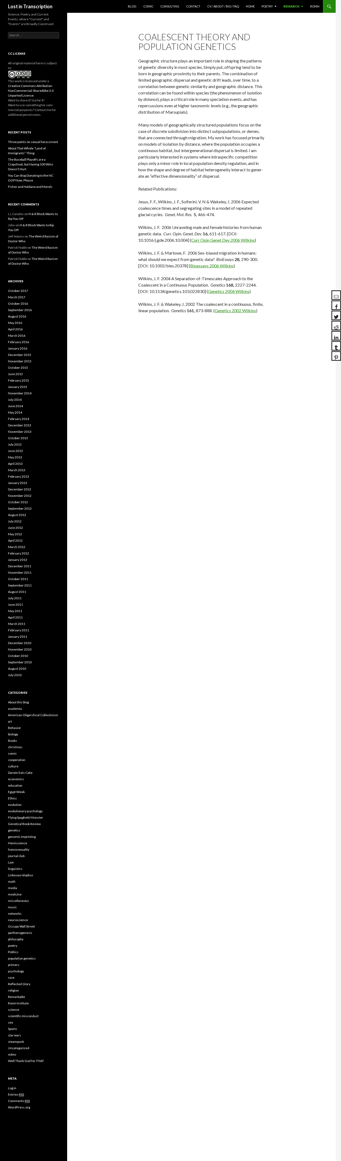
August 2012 (17, 515)
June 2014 (15, 406)
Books (12, 741)
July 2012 (15, 521)
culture (13, 766)
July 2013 (15, 444)
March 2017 (16, 297)
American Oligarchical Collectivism (33, 715)
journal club (16, 856)
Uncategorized (18, 1048)
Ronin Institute (18, 1003)
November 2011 (19, 572)
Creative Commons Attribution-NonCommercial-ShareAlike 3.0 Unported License (31, 90)
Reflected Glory (19, 984)
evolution (15, 805)
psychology (16, 971)
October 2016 (18, 304)
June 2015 (15, 374)
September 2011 (20, 585)
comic (12, 753)
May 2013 (15, 457)
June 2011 (15, 605)
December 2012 (19, 489)
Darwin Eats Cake (20, 773)
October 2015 (18, 368)
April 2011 (15, 617)
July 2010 (15, 675)
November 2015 (19, 361)
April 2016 (15, 329)
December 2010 (19, 643)
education (15, 785)
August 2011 (17, 592)
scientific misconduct (23, 1016)
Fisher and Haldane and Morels (30, 187)
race (11, 978)
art (10, 721)
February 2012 (18, 553)
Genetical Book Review (24, 824)
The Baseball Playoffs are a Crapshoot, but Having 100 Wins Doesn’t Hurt (30, 164)
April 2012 (15, 540)
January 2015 (17, 387)
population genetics (22, 958)
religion (13, 990)
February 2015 (18, 380)
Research (291, 6)
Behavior (14, 728)
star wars (14, 1035)
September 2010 (20, 662)
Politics (13, 952)
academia (15, 709)
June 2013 (15, 451)
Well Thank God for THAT (26, 1061)
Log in (12, 1088)
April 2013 (15, 464)
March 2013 (16, 470)
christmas (15, 747)
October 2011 (18, 579)
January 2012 (17, 560)
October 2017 (18, 291)
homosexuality (18, 849)
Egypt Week (16, 792)
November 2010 (19, 649)
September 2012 (20, 508)
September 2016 (20, 310)
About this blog (18, 702)
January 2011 (17, 637)
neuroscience (18, 920)
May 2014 (15, 412)
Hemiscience (17, 843)
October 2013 (18, 438)
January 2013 (17, 483)
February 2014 (18, 419)
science (13, 1010)
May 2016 (15, 323)
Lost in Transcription (30, 6)
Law (11, 862)
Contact (193, 6)
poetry (12, 946)
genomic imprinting (22, 837)
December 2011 (19, 566)
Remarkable (16, 997)
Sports (12, 1029)
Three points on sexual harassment (33, 142)
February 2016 (18, 342)
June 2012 (15, 528)
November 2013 (19, 432)
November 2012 (19, 496)
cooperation (16, 760)
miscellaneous (18, 901)
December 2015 (19, 355)
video (12, 1054)
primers (13, 965)
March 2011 (16, 624)
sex (10, 1022)
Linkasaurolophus (20, 875)
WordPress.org (19, 1107)
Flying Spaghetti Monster (25, 817)
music (12, 907)
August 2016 (17, 316)
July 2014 (15, 400)
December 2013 (19, 425)
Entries (16, 1094)
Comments (19, 1101)
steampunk (16, 1042)
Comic (148, 6)
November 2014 (19, 393)
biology (13, 734)
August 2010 (17, 669)
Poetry (267, 6)
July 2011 (15, 598)
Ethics (12, 798)
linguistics (15, 869)
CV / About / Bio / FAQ (223, 6)
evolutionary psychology (25, 811)
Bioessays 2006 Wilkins (212, 265)
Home (250, 6)
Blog (132, 6)
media (12, 888)
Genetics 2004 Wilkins (228, 291)
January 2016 (17, 348)
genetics (14, 830)
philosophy (15, 939)
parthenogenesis (20, 933)
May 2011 (15, 611)
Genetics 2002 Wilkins (235, 310)
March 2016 (16, 336)
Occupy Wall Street (21, 926)
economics (16, 779)
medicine (15, 894)
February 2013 (18, 476)
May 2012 (15, 534)
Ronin (314, 6)
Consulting (169, 6)
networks (15, 914)
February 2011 (18, 630)
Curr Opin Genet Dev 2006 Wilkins (223, 240)
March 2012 (16, 547)
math (11, 881)
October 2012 (18, 502)
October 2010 (18, 656)
